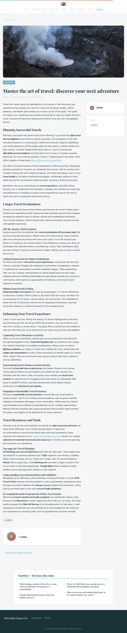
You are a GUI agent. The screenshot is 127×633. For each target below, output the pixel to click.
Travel (90, 9)
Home (26, 9)
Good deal (54, 9)
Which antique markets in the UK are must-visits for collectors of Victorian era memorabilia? (38, 587)
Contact (48, 618)
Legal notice (37, 618)
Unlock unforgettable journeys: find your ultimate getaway (36, 596)
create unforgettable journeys (46, 436)
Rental (72, 9)
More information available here (46, 160)
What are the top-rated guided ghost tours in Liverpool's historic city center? (86, 593)
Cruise (45, 9)
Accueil (6, 20)
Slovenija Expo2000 (16, 618)
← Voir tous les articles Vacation (17, 553)
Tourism (81, 9)
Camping (35, 9)
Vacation (99, 9)
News (64, 9)
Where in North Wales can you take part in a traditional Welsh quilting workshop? (86, 585)
